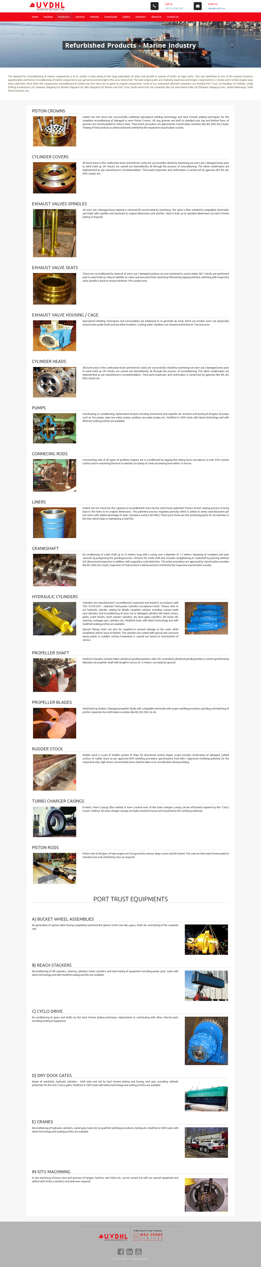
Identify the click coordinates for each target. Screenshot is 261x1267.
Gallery (126, 16)
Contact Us (173, 16)
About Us (156, 16)
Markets (94, 16)
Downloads (111, 16)
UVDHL (124, 1258)
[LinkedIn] (129, 1251)
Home (35, 16)
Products (63, 16)
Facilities (48, 16)
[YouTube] (138, 1251)
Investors (141, 16)
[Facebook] (121, 1251)
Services (80, 16)
